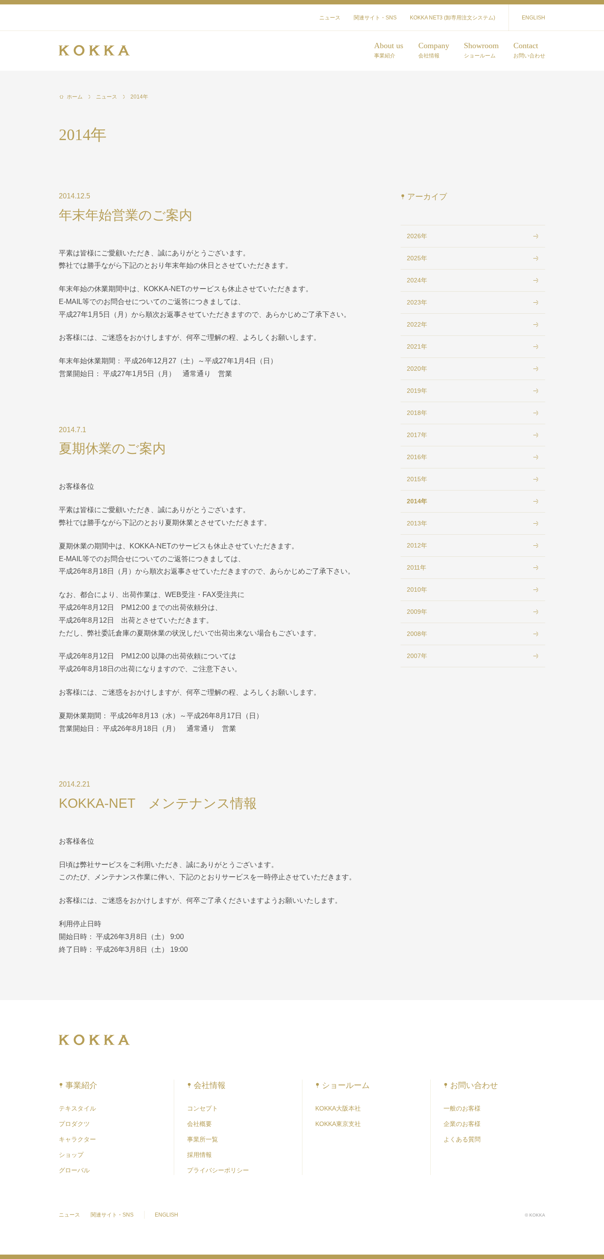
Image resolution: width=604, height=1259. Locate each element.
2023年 (417, 302)
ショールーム (346, 1085)
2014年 (139, 97)
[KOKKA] (94, 50)
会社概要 (199, 1123)
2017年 (417, 434)
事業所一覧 (202, 1139)
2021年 (417, 346)
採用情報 (199, 1154)
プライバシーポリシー (218, 1170)
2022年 (417, 324)
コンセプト (202, 1108)
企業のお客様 (462, 1123)
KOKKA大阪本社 (338, 1108)
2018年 (417, 412)
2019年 (417, 390)
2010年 (417, 589)
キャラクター (77, 1139)
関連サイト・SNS (375, 18)
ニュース (329, 18)
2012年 (417, 545)
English (533, 18)
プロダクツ (74, 1123)
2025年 (417, 258)
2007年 (417, 655)
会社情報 (210, 1085)
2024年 (417, 280)
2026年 (417, 236)
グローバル (74, 1170)
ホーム (75, 97)
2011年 (416, 567)
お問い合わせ (474, 1085)
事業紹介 (81, 1085)
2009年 (417, 611)
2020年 (417, 368)
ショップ (71, 1154)
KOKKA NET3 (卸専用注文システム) (452, 18)
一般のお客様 (462, 1108)
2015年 (417, 479)
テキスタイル (77, 1108)
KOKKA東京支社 (338, 1123)
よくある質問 (462, 1139)
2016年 (417, 456)
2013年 (417, 523)
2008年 (417, 633)
